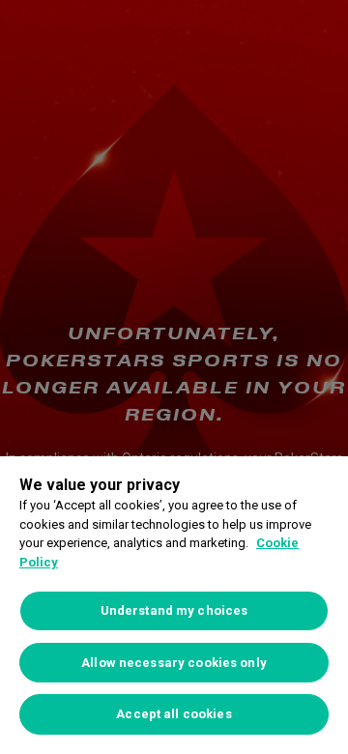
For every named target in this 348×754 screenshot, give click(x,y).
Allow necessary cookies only (174, 662)
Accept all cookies (173, 714)
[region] (174, 605)
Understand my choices (174, 610)
